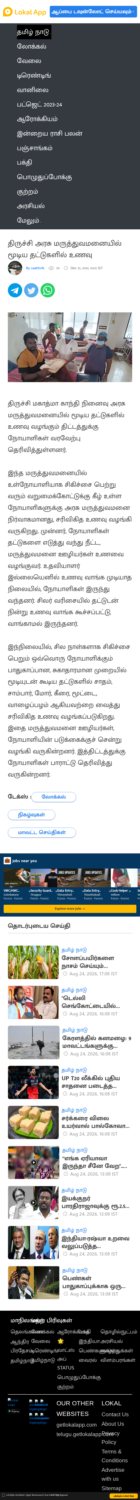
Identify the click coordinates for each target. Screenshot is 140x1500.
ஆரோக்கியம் (73, 1331)
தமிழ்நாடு (22, 1360)
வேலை (40, 1341)
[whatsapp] (48, 292)
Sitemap (112, 1488)
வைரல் (88, 1360)
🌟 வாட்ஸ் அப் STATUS (66, 1354)
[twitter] (32, 292)
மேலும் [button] (28, 220)
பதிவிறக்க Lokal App (124, 1496)
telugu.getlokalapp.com (85, 1434)
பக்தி (85, 1331)
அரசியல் (111, 1341)
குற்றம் (65, 1386)
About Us (113, 1424)
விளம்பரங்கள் (117, 1360)
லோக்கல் (42, 1331)
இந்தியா (89, 1341)
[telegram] (16, 292)
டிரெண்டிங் (44, 1350)
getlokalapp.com (77, 1425)
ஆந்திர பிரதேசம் (22, 1346)
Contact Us (115, 1414)
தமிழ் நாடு (33, 32)
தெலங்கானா (27, 1331)
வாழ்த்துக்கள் (116, 1350)
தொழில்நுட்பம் (118, 1331)
